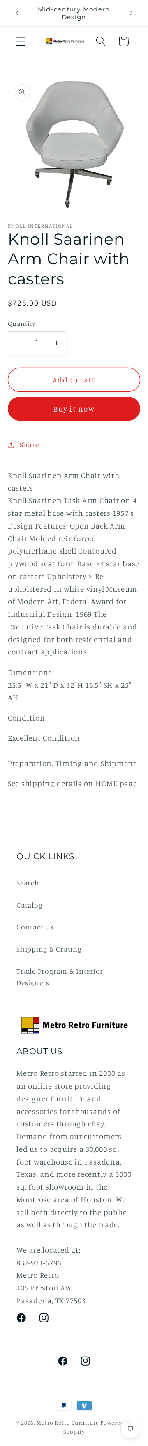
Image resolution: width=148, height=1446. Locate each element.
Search (27, 883)
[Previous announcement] (17, 13)
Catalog (29, 905)
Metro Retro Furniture (68, 1422)
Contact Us (34, 926)
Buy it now (74, 408)
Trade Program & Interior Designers (59, 977)
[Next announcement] (131, 13)
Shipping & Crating (49, 949)
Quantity (22, 323)
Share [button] (29, 444)
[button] (20, 41)
